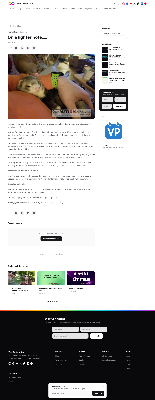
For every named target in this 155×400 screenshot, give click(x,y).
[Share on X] (22, 47)
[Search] (114, 3)
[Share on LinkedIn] (28, 47)
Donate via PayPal (15, 378)
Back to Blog (15, 26)
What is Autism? (61, 360)
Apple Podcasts (84, 356)
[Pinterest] (145, 3)
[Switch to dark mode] (118, 3)
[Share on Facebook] (16, 47)
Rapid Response (110, 8)
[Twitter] (134, 3)
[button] (51, 86)
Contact (65, 8)
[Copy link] (34, 47)
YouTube (82, 364)
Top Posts (47, 8)
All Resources (107, 356)
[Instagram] (123, 3)
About (73, 8)
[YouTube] (131, 3)
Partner (98, 8)
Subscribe (119, 106)
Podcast (27, 8)
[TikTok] (138, 3)
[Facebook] (127, 3)
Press (56, 8)
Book (80, 8)
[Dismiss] (103, 386)
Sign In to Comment (51, 238)
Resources (37, 8)
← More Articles (51, 301)
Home (12, 8)
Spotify (81, 360)
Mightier (88, 8)
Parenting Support (109, 360)
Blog (19, 8)
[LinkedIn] (142, 3)
